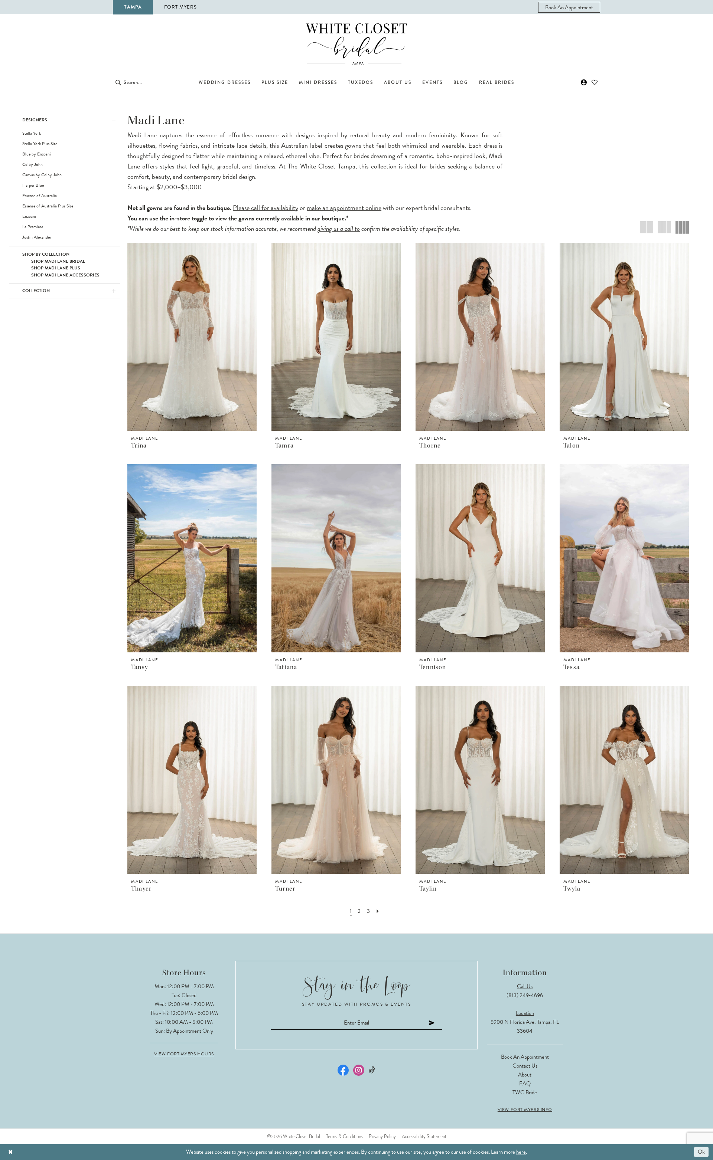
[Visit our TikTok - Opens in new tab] (372, 1070)
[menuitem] (569, 7)
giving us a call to (339, 228)
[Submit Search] (118, 82)
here (521, 1152)
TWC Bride (524, 1092)
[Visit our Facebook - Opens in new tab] (343, 1070)
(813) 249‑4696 (525, 995)
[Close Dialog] (10, 1152)
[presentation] (192, 337)
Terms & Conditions (344, 1136)
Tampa (133, 7)
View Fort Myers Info (525, 1109)
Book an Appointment (525, 1057)
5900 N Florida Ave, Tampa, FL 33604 (525, 1026)
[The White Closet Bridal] (356, 44)
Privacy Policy (382, 1136)
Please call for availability (265, 208)
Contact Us (524, 1066)
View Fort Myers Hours (184, 1054)
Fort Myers (180, 7)
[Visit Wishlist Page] (594, 82)
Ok (701, 1152)
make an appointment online (344, 208)
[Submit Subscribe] (432, 1023)
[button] (584, 82)
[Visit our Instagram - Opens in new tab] (358, 1070)
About (524, 1075)
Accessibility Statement (424, 1136)
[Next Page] (378, 911)
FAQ (525, 1083)
